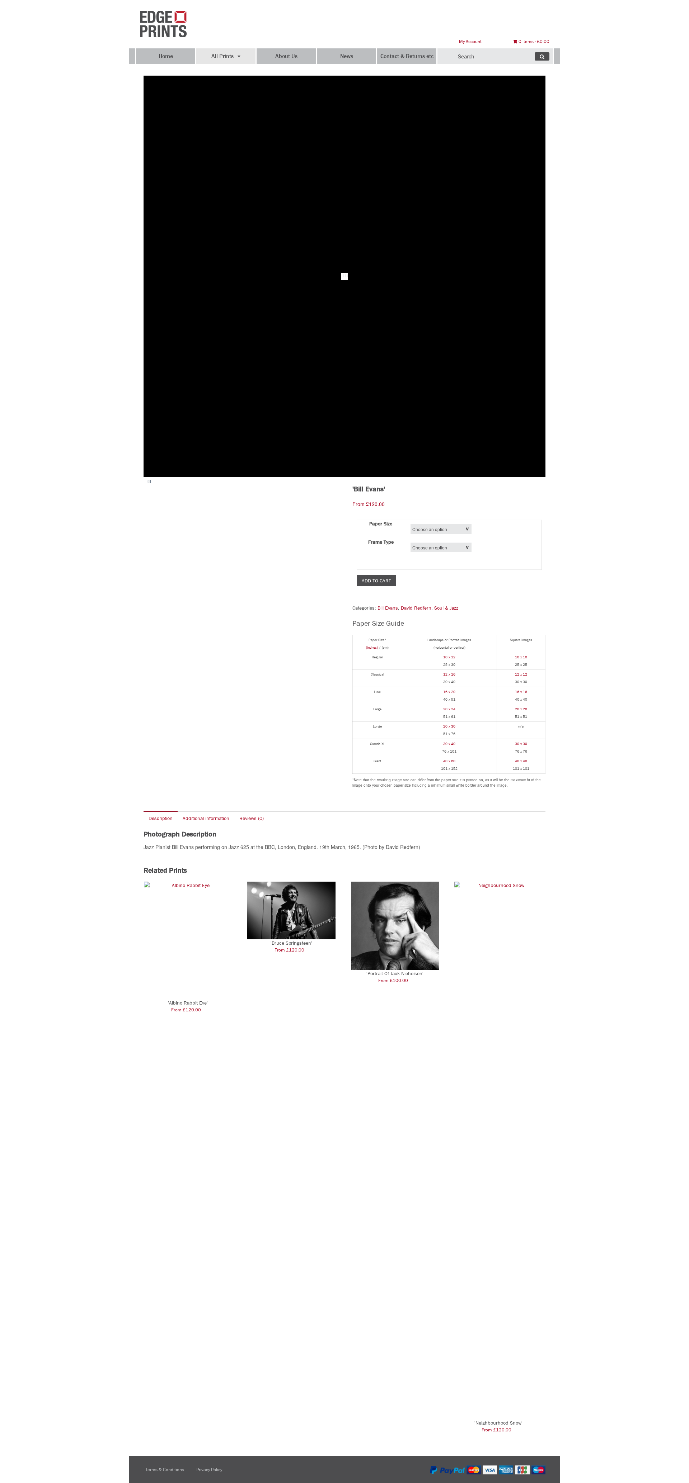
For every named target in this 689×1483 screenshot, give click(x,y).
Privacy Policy (209, 1470)
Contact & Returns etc (406, 55)
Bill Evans (388, 608)
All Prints (222, 55)
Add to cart (376, 580)
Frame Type (381, 542)
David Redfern (416, 608)
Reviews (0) (251, 818)
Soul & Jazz (446, 608)
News (346, 55)
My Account (470, 41)
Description (161, 818)
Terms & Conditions (164, 1470)
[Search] (542, 56)
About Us (286, 55)
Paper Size (380, 523)
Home (166, 55)
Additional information (206, 818)
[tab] (161, 818)
